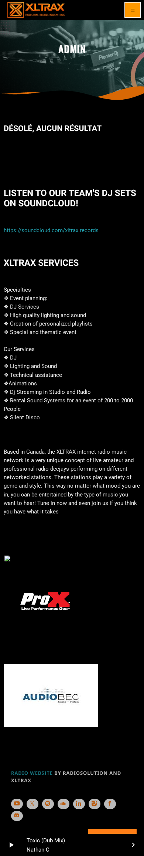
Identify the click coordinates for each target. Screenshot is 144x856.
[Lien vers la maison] (36, 9)
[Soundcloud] (63, 804)
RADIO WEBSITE (32, 773)
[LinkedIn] (79, 804)
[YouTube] (17, 804)
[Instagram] (94, 804)
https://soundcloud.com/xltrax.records (51, 230)
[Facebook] (110, 804)
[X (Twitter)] (32, 804)
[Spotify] (48, 804)
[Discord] (17, 816)
